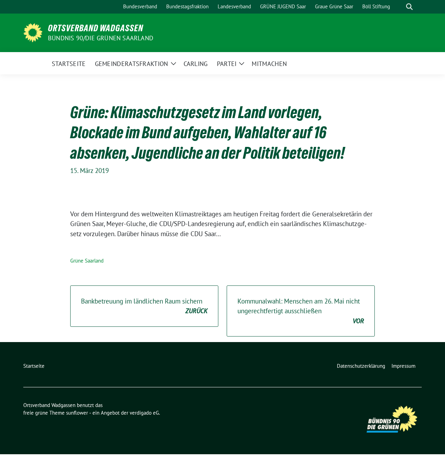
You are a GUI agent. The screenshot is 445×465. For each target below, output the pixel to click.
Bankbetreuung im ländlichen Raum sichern (144, 306)
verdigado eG (144, 412)
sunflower (77, 412)
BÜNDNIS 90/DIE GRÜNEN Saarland (100, 38)
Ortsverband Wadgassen (95, 28)
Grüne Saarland (87, 260)
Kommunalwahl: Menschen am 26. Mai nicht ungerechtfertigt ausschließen (300, 311)
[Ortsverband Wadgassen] (32, 32)
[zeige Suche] (409, 7)
